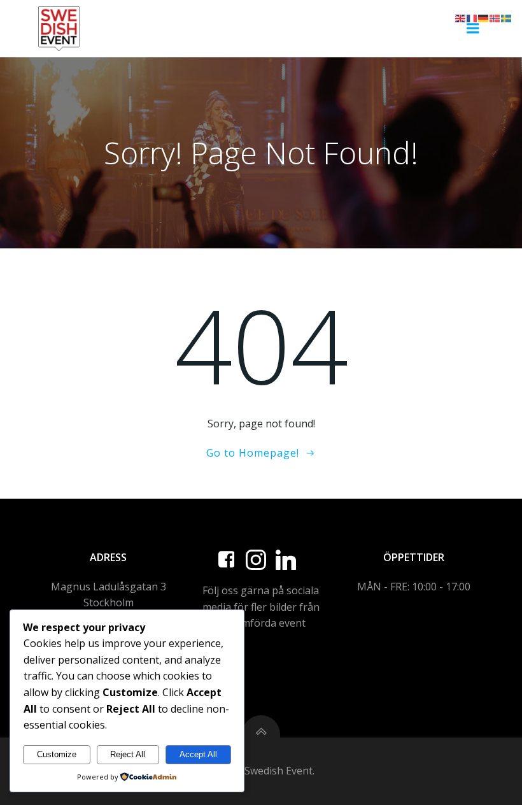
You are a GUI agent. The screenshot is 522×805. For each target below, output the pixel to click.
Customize (56, 754)
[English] (461, 17)
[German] (484, 17)
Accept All (198, 754)
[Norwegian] (495, 17)
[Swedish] (506, 17)
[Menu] (473, 28)
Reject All (127, 754)
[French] (472, 17)
